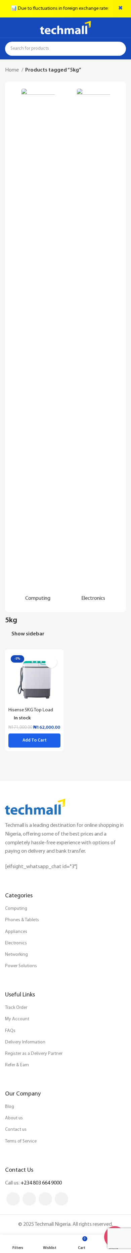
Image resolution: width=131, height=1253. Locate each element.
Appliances (16, 931)
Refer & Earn (17, 1065)
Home (12, 70)
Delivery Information (25, 1042)
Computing (16, 908)
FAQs (10, 1030)
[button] (34, 740)
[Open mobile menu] (8, 27)
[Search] (119, 49)
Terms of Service (21, 1141)
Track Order (16, 1007)
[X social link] (29, 1199)
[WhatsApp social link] (61, 1199)
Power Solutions (21, 966)
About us (14, 1118)
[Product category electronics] (93, 347)
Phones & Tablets (22, 920)
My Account (17, 1019)
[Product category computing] (38, 347)
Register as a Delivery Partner (33, 1053)
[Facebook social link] (13, 1199)
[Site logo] (65, 27)
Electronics (16, 943)
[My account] (123, 27)
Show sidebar (27, 634)
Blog (9, 1106)
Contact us (16, 1129)
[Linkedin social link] (45, 1199)
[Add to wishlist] (51, 662)
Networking (16, 954)
